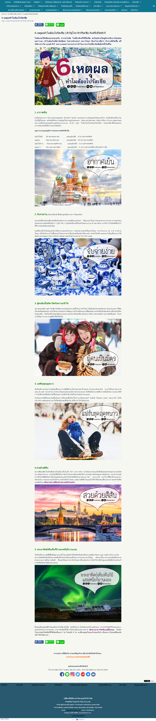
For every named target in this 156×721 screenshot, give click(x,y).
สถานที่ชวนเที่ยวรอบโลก (14, 14)
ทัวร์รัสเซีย (24, 21)
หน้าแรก (4, 14)
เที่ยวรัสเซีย (30, 21)
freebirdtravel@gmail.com (73, 710)
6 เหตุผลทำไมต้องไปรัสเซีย (12, 21)
